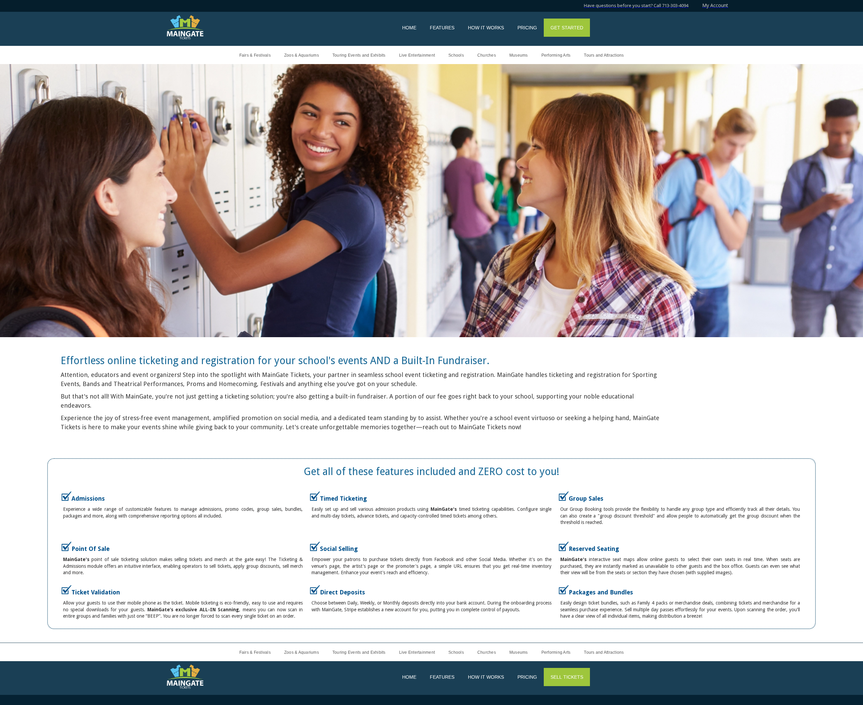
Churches (486, 55)
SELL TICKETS (566, 677)
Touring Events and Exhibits (359, 55)
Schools (456, 55)
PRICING (527, 27)
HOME (409, 27)
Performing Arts (556, 55)
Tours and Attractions (604, 55)
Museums (518, 55)
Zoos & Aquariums (301, 55)
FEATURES (442, 27)
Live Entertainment (417, 55)
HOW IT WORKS (486, 27)
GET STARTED (566, 27)
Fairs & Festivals (255, 55)
